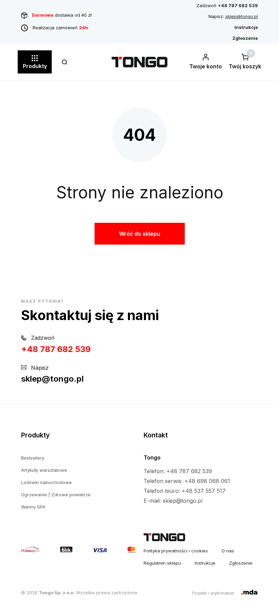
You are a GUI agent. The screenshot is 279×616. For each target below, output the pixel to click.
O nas (227, 550)
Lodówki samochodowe (46, 482)
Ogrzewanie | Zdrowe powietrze (56, 494)
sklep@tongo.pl (241, 16)
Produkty (35, 66)
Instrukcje (205, 563)
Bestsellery (32, 458)
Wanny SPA (33, 507)
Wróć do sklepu (139, 233)
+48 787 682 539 (56, 349)
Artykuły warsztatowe (44, 470)
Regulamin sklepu (162, 563)
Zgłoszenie (240, 563)
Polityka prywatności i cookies (176, 550)
